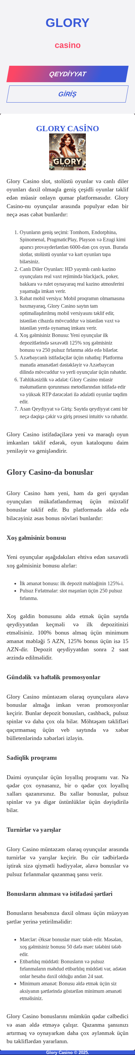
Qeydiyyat (67, 74)
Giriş (67, 94)
